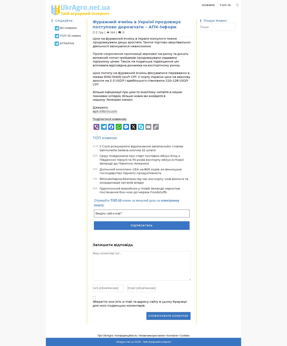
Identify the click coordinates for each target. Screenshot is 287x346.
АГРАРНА (67, 43)
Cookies (184, 335)
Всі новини (68, 28)
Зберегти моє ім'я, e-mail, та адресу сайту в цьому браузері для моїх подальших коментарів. (140, 303)
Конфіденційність (126, 335)
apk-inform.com (105, 111)
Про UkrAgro (105, 335)
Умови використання (152, 335)
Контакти (172, 335)
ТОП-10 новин (70, 35)
